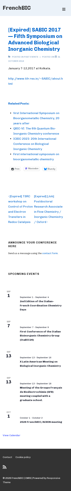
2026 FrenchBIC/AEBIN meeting (41, 422)
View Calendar (11, 435)
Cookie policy (23, 457)
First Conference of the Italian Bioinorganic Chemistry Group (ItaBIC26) (40, 335)
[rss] (5, 468)
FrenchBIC (17, 8)
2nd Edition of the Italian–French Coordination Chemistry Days (41, 305)
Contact (7, 457)
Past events (31, 57)
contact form (50, 253)
